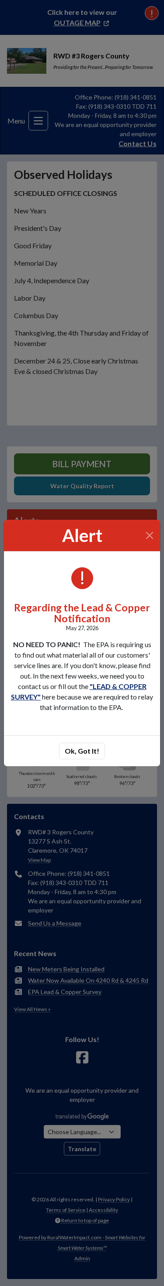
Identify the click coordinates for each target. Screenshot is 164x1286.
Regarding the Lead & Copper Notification (82, 612)
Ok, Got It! (82, 751)
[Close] (150, 535)
